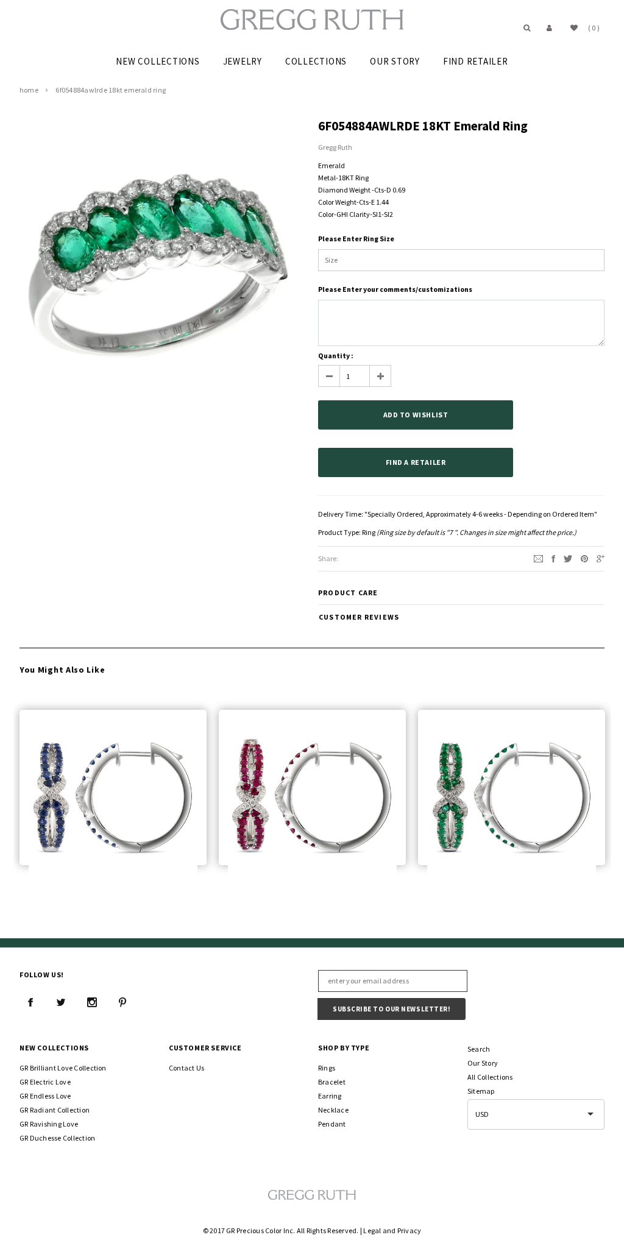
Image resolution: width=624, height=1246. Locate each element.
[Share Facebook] (553, 557)
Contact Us (186, 1067)
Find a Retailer (416, 462)
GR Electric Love (45, 1081)
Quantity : (335, 355)
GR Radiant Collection (55, 1109)
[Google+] (600, 557)
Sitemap (481, 1091)
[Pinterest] (584, 557)
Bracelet (332, 1081)
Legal (372, 1230)
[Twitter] (568, 557)
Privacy (409, 1230)
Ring (368, 532)
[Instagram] (92, 1002)
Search (478, 1048)
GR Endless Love (45, 1095)
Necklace (333, 1109)
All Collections (490, 1076)
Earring (330, 1095)
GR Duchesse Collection (57, 1137)
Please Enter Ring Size (356, 238)
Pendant (332, 1123)
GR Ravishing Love (49, 1123)
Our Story (482, 1062)
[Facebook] (30, 1002)
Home (29, 89)
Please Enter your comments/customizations (395, 289)
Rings (326, 1067)
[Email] (538, 557)
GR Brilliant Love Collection (63, 1067)
